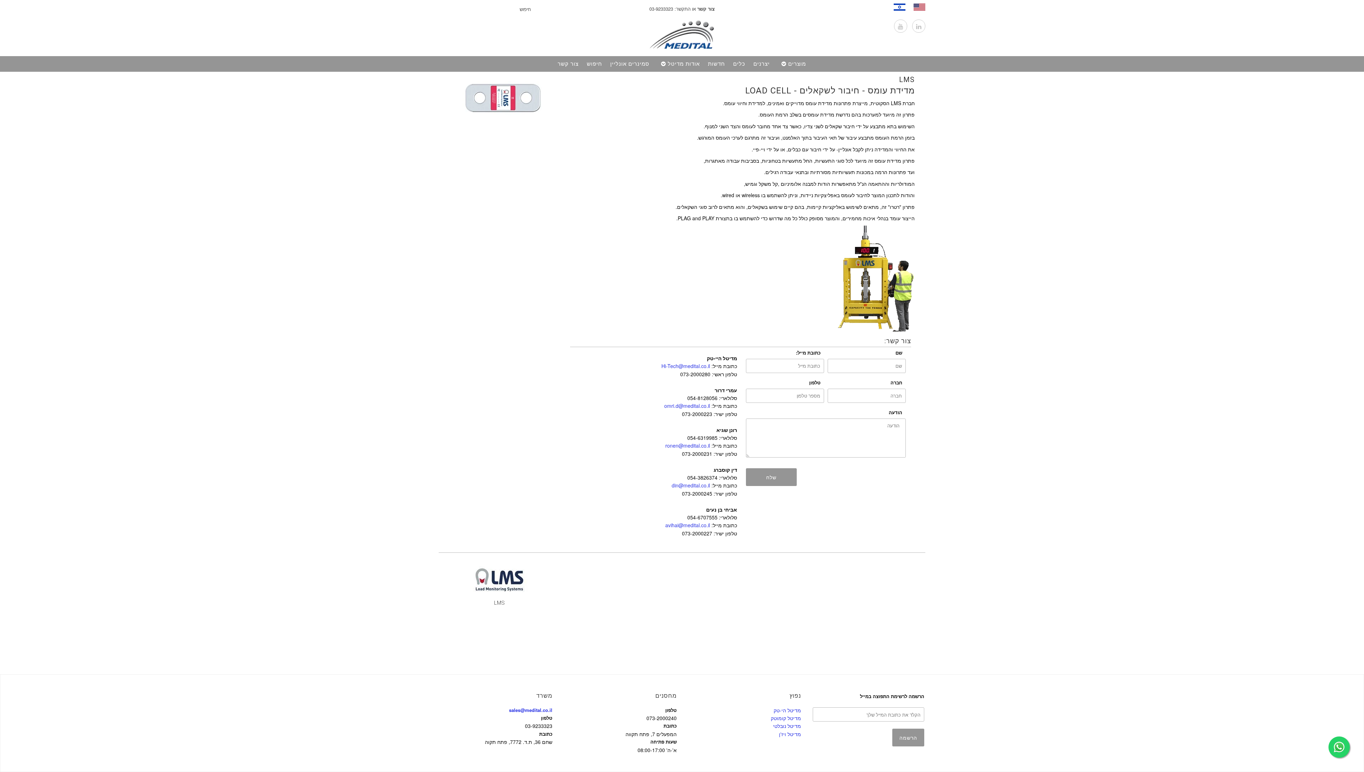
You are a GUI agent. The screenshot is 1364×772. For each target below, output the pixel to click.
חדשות (716, 64)
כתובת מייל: (808, 352)
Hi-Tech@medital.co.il (685, 365)
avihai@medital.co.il (687, 525)
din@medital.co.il (691, 485)
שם (898, 352)
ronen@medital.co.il (687, 445)
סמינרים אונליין (629, 64)
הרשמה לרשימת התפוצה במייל (892, 696)
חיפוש (594, 64)
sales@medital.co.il (530, 710)
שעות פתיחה (663, 741)
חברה (896, 382)
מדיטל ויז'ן (790, 734)
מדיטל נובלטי (787, 725)
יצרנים (761, 64)
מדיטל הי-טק (787, 710)
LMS (907, 79)
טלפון (815, 382)
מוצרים (797, 64)
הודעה (895, 412)
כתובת (545, 733)
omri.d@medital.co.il (687, 405)
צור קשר (568, 64)
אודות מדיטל (684, 64)
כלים (739, 64)
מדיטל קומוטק (786, 718)
